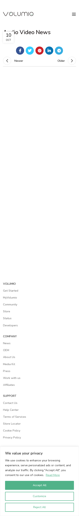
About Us (9, 357)
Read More (53, 475)
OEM (6, 350)
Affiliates (9, 385)
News (7, 343)
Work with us (11, 378)
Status (7, 318)
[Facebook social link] (20, 51)
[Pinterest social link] (39, 51)
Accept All (39, 485)
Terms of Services (14, 417)
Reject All (39, 507)
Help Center (11, 410)
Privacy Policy (12, 437)
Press (6, 371)
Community (10, 304)
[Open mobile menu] (74, 14)
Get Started (10, 291)
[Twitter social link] (30, 51)
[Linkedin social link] (49, 51)
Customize (39, 496)
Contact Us (10, 403)
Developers (10, 325)
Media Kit (9, 364)
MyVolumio (10, 298)
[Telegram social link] (59, 51)
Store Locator (12, 424)
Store (6, 311)
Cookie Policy (11, 431)
